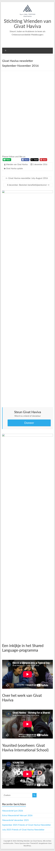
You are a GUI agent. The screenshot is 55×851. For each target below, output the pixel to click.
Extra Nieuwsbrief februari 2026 (17, 815)
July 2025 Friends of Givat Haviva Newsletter (23, 830)
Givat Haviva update (14, 169)
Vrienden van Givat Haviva (17, 165)
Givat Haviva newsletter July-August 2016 (27, 178)
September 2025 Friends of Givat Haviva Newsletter (26, 825)
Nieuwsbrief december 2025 (15, 820)
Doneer (29, 422)
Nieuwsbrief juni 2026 (12, 811)
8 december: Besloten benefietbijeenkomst (28, 185)
